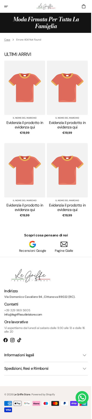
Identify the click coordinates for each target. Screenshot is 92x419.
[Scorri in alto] (83, 413)
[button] (9, 6)
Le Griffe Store (22, 394)
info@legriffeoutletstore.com (23, 314)
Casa (7, 39)
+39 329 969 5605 (17, 310)
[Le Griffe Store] (44, 6)
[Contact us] (78, 397)
